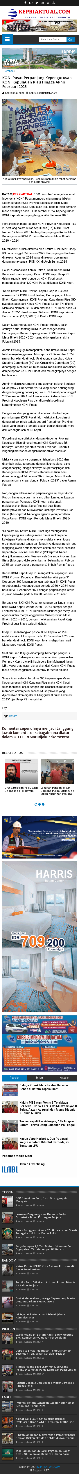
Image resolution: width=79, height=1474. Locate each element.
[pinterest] (48, 3)
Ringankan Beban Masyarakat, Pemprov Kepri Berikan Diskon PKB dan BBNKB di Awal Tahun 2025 (45, 1438)
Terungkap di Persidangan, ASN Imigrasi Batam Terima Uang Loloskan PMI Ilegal (47, 1123)
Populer (14, 1077)
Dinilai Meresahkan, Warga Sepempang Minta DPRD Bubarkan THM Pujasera (45, 1300)
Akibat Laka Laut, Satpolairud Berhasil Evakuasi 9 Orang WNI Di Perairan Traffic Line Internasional (45, 1422)
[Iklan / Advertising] (10, 1169)
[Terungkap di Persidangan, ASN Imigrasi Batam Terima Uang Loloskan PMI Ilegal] (10, 1126)
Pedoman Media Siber (17, 1156)
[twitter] (36, 3)
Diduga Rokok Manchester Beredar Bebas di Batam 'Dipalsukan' (43, 1087)
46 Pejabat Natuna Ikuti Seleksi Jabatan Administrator (41, 1316)
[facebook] (25, 3)
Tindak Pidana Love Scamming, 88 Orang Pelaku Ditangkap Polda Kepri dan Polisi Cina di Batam (46, 1370)
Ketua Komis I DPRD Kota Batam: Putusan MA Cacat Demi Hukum (45, 1267)
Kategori (64, 1077)
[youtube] (53, 3)
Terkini (39, 1077)
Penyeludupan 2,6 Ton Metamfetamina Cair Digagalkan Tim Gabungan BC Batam (44, 1247)
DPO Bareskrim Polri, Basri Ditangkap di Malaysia (21, 789)
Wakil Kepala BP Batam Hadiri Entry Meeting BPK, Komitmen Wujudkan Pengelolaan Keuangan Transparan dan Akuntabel (44, 1338)
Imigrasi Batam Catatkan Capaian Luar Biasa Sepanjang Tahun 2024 (45, 1404)
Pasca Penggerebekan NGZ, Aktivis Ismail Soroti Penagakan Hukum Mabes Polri (46, 1231)
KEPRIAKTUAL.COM (48, 1466)
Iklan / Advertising (32, 1164)
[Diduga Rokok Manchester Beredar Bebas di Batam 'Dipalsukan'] (10, 1090)
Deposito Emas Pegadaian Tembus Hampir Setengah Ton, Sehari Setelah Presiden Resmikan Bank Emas (43, 1354)
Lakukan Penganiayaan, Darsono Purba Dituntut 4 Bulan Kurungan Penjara (57, 791)
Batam (13, 716)
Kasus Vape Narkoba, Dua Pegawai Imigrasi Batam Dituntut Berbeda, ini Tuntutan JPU (44, 1142)
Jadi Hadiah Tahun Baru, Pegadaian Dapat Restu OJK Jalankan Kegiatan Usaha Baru (43, 1452)
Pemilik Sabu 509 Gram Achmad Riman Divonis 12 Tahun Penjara (45, 1284)
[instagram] (42, 3)
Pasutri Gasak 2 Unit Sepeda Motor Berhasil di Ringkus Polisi (45, 1384)
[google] (31, 3)
